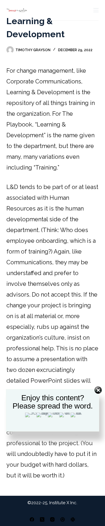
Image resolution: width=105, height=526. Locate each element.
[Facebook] (32, 519)
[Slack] (73, 519)
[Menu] (96, 10)
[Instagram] (52, 519)
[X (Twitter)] (42, 519)
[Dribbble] (62, 519)
